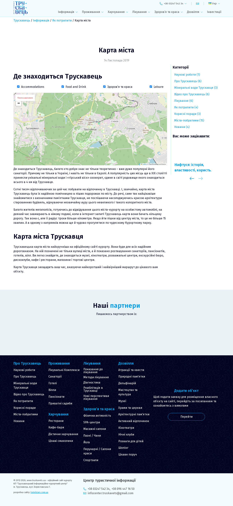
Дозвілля (193, 12)
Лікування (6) (183, 101)
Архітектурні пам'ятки (133, 414)
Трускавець (21, 20)
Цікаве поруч (127, 454)
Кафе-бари (56, 427)
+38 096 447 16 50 (123, 489)
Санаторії (55, 376)
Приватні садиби (60, 403)
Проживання (91, 12)
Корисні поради (24, 407)
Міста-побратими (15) (189, 120)
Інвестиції (214, 12)
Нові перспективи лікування (96, 397)
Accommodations (32, 87)
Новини (18, 421)
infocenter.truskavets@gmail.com (110, 493)
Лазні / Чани (92, 435)
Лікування (139, 12)
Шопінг (123, 447)
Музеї (122, 401)
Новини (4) (181, 127)
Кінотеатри (126, 427)
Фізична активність (97, 415)
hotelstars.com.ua (39, 492)
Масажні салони (94, 429)
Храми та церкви (130, 407)
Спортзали (90, 460)
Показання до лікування (93, 371)
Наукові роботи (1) (187, 74)
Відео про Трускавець (28, 394)
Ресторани (56, 421)
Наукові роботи (24, 370)
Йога (86, 442)
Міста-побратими (25, 414)
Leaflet (144, 164)
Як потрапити (62, 20)
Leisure (158, 87)
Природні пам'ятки (131, 376)
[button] (18, 103)
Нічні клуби (126, 434)
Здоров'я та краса (119, 87)
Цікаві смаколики (60, 441)
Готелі (52, 383)
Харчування (116, 12)
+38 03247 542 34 (99, 489)
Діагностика (91, 382)
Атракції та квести (131, 370)
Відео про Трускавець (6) (191, 94)
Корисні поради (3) (187, 114)
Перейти (186, 416)
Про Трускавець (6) (187, 81)
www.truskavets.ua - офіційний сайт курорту (49, 480)
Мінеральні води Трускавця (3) (196, 87)
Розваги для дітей (130, 441)
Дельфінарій (127, 383)
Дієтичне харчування (63, 434)
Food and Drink (76, 87)
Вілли (52, 390)
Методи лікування (96, 377)
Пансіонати (56, 396)
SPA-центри (91, 422)
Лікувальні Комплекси (64, 370)
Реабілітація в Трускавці (93, 389)
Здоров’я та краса (166, 12)
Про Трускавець (24, 376)
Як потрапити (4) (186, 107)
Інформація (66, 12)
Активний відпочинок (133, 421)
